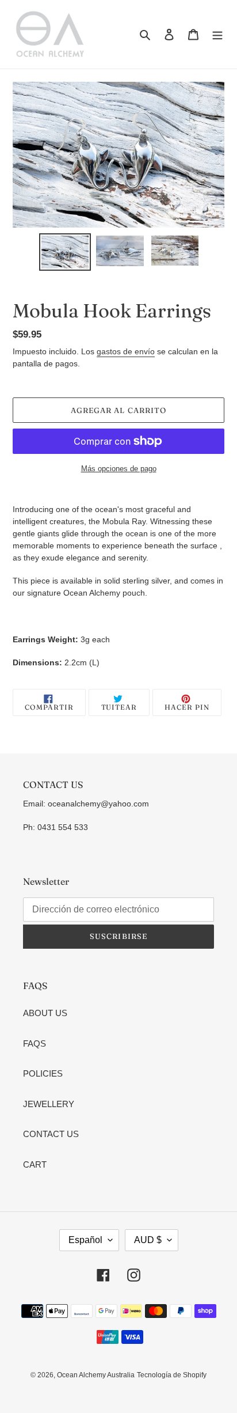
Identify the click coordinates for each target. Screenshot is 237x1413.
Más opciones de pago (118, 468)
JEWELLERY (48, 1104)
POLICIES (43, 1073)
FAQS (34, 1043)
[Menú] (217, 34)
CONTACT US (51, 1134)
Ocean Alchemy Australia (96, 1375)
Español (85, 1240)
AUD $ (148, 1240)
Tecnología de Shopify (172, 1375)
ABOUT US (45, 1013)
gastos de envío (126, 351)
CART (35, 1164)
